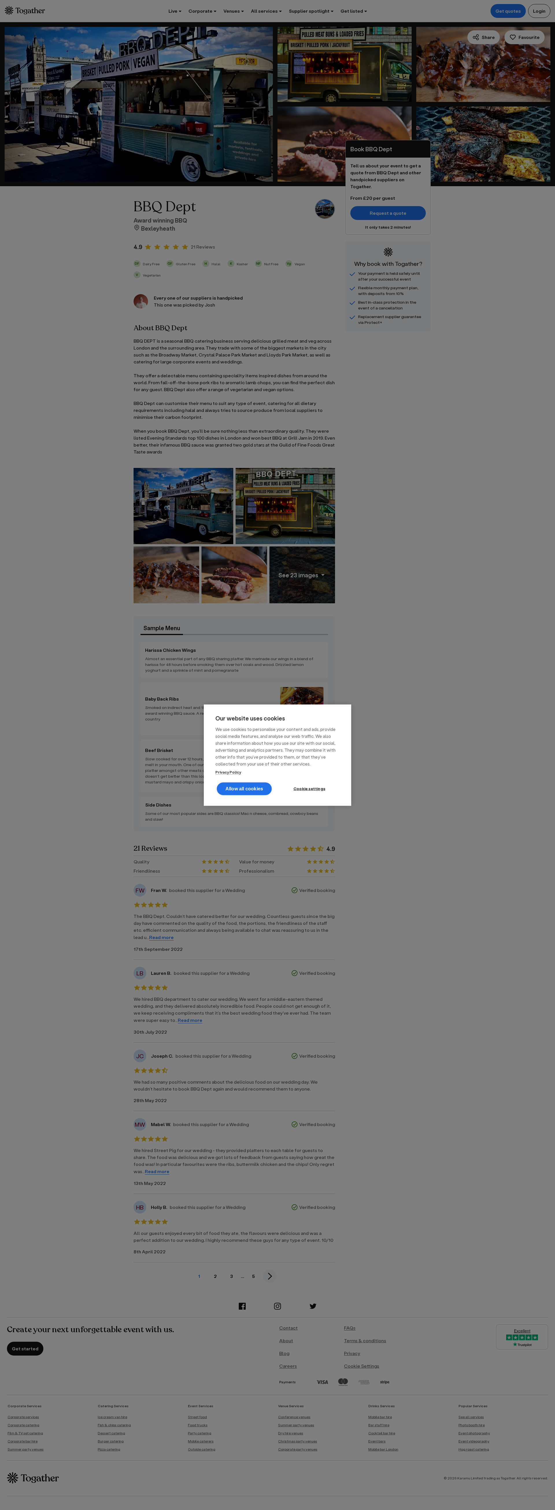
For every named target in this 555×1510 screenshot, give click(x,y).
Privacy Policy (228, 771)
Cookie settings (309, 788)
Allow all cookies (244, 788)
